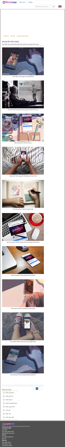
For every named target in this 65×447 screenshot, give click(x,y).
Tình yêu (7, 410)
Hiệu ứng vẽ (8, 399)
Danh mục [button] (22, 2)
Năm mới (8, 414)
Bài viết (30, 2)
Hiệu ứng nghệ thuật (11, 403)
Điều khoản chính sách (8, 433)
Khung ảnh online (6, 444)
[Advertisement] (32, 22)
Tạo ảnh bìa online (7, 445)
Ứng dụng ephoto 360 (8, 431)
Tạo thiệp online (6, 442)
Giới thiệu (4, 430)
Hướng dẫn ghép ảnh (7, 437)
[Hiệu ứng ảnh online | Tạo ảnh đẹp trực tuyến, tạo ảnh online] (9, 2)
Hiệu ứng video (9, 417)
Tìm (54, 6)
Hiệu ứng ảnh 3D (10, 407)
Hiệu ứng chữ (9, 396)
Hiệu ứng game (9, 392)
